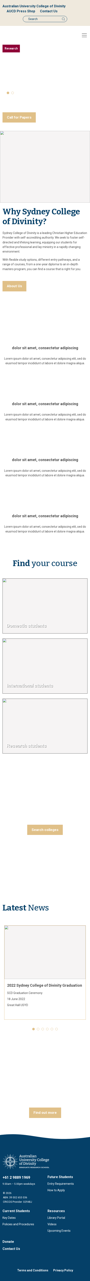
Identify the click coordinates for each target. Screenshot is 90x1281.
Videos (52, 1224)
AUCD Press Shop (21, 11)
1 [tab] (8, 93)
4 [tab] (47, 1029)
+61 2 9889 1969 (16, 1177)
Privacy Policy (63, 1270)
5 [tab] (52, 1029)
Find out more (45, 1112)
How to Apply (56, 1190)
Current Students (16, 1211)
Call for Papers (19, 117)
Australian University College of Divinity (34, 6)
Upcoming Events (59, 1230)
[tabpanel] (45, 84)
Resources (56, 1211)
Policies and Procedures (18, 1224)
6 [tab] (56, 1029)
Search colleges (45, 830)
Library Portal (56, 1217)
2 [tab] (12, 93)
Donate (8, 1242)
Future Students (60, 1177)
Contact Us (49, 11)
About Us (14, 286)
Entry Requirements (61, 1183)
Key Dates (9, 1217)
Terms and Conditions (32, 1270)
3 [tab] (42, 1029)
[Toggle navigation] (84, 35)
